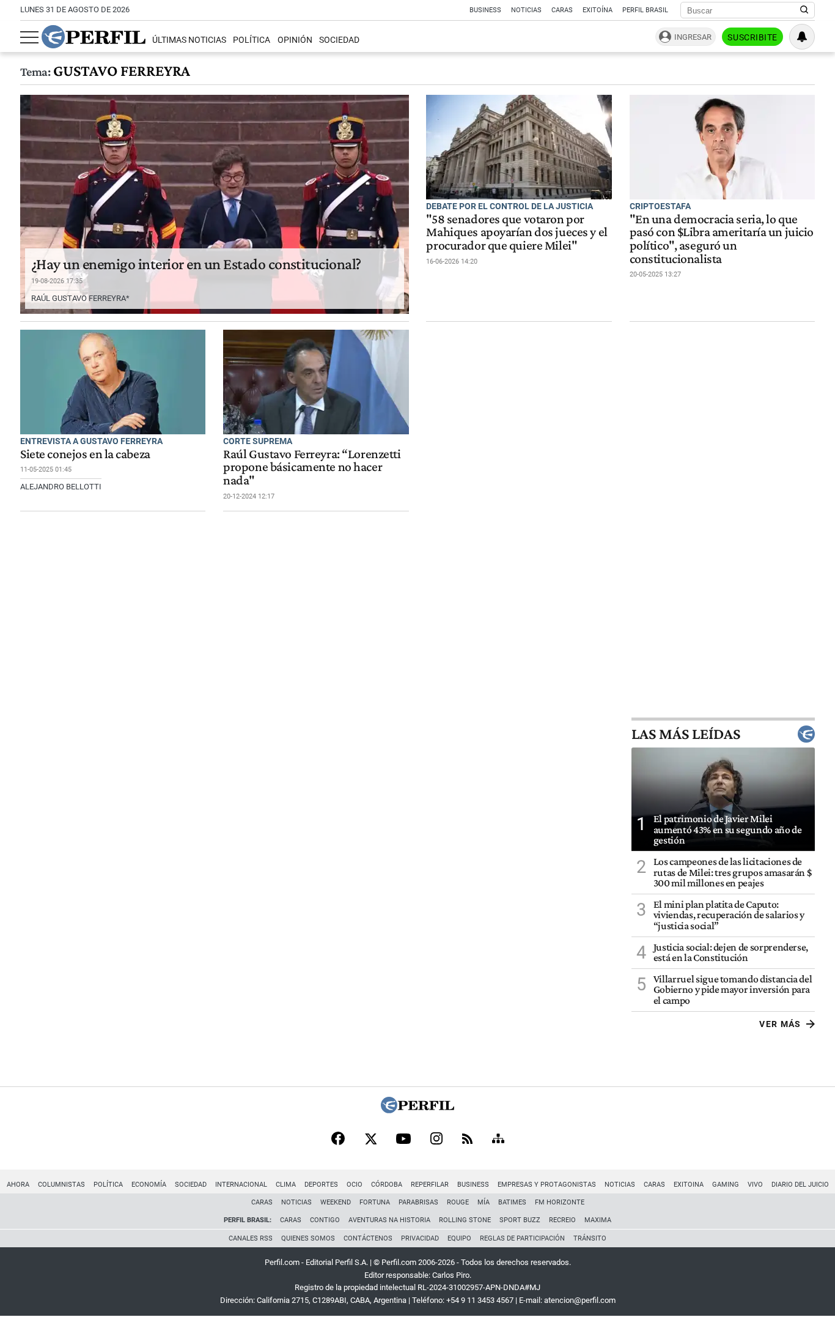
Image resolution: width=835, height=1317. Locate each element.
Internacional (241, 1185)
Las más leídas (685, 734)
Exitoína (597, 10)
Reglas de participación (522, 1238)
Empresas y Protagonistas (547, 1185)
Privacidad (420, 1238)
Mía (483, 1202)
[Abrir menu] (29, 37)
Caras (562, 10)
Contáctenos (368, 1238)
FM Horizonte (559, 1202)
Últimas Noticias (189, 40)
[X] (370, 1139)
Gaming (725, 1185)
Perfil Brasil (645, 10)
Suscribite (752, 37)
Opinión (295, 40)
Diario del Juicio (800, 1185)
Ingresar (693, 37)
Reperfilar (430, 1185)
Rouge (458, 1202)
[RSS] (467, 1139)
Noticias (526, 10)
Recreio (562, 1220)
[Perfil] (417, 1110)
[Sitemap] (498, 1139)
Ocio (354, 1185)
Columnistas (61, 1185)
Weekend (335, 1202)
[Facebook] (338, 1140)
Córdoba (386, 1185)
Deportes (321, 1185)
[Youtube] (403, 1139)
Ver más (780, 1024)
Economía (148, 1185)
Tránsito (589, 1238)
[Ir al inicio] (93, 36)
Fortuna (374, 1202)
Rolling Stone (465, 1220)
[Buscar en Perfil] (804, 10)
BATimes (512, 1202)
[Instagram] (436, 1139)
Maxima (597, 1220)
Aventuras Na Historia (389, 1220)
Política (251, 40)
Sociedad (339, 40)
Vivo (755, 1185)
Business (485, 10)
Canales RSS (251, 1238)
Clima (286, 1185)
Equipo (459, 1238)
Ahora (18, 1185)
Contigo (325, 1220)
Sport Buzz (519, 1220)
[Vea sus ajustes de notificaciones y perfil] (802, 36)
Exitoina (689, 1185)
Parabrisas (418, 1202)
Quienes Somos (308, 1238)
